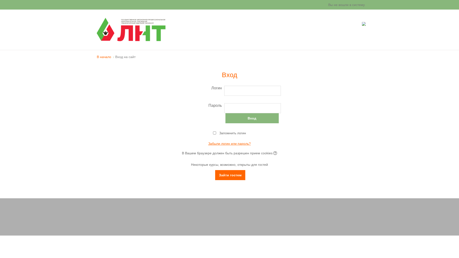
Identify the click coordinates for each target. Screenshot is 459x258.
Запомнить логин (232, 133)
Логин (216, 88)
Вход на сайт (125, 57)
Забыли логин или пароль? (229, 143)
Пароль (215, 105)
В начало (104, 57)
